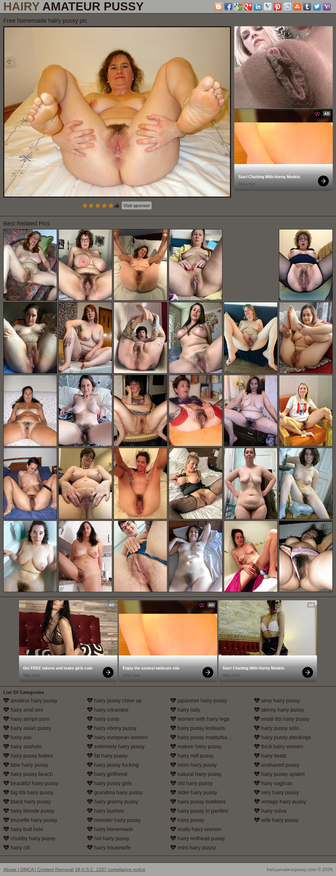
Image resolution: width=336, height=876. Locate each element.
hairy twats (273, 755)
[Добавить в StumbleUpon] (297, 7)
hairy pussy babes (31, 755)
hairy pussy (190, 820)
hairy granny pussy (115, 801)
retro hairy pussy (196, 847)
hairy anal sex (26, 710)
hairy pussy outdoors (201, 801)
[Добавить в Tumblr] (307, 7)
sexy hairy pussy (280, 700)
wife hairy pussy (279, 820)
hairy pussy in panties (202, 811)
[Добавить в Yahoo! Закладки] (327, 7)
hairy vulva (273, 811)
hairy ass (20, 737)
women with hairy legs (202, 719)
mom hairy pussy (196, 765)
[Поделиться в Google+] (248, 7)
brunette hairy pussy (33, 820)
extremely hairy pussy (119, 746)
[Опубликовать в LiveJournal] (268, 7)
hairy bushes (108, 811)
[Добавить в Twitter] (317, 7)
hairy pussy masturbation (206, 737)
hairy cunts (106, 719)
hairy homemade (113, 829)
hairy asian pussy (30, 728)
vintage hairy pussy (283, 801)
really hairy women (198, 829)
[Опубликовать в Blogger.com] (218, 7)
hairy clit (19, 847)
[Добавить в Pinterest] (278, 7)
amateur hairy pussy (33, 700)
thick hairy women (281, 746)
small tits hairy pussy (284, 719)
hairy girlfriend (110, 774)
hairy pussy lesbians (200, 728)
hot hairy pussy (111, 838)
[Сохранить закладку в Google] (238, 7)
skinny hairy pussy (282, 710)
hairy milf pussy (195, 755)
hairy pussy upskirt (282, 774)
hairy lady (188, 710)
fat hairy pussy (110, 755)
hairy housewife (112, 847)
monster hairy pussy (117, 820)
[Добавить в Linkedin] (258, 7)
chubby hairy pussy (32, 838)
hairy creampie (111, 710)
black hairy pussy (30, 801)
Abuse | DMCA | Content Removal (38, 869)
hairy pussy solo (279, 728)
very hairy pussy (279, 792)
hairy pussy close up (117, 700)
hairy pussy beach (31, 774)
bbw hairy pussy (28, 765)
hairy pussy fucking (116, 765)
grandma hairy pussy (118, 792)
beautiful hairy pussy (33, 783)
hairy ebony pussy (114, 728)
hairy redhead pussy (200, 838)
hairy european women (120, 737)
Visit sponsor (136, 205)
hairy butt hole (26, 829)
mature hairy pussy (198, 746)
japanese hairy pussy (201, 700)
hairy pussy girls (112, 783)
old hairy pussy (194, 783)
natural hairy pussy (198, 774)
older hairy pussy (196, 792)
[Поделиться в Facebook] (228, 7)
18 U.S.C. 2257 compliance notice (110, 869)
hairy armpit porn (29, 719)
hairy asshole (25, 746)
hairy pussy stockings (285, 737)
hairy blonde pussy (31, 811)
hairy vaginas (276, 783)
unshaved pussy (279, 765)
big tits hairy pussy (31, 792)
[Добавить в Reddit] (287, 7)
